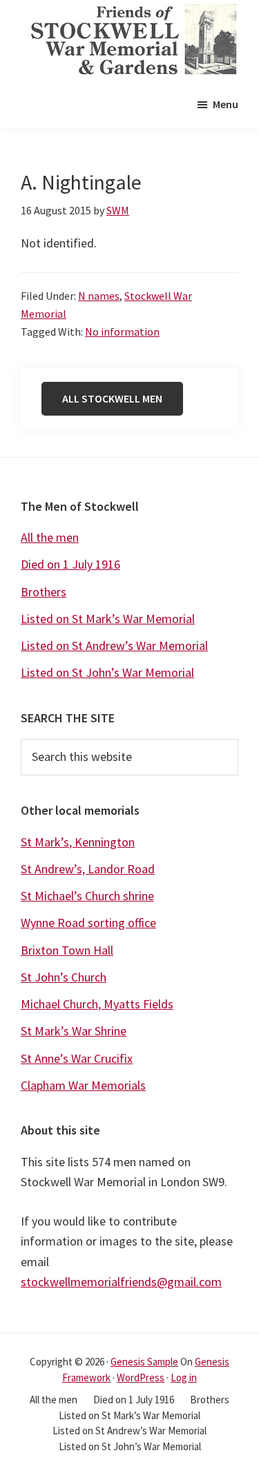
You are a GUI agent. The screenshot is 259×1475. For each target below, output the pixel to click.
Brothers (43, 592)
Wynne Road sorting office (88, 922)
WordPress (140, 1377)
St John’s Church (63, 977)
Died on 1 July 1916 (70, 564)
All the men (50, 537)
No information (122, 331)
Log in (184, 1377)
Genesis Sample (144, 1361)
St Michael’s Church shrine (87, 896)
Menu (225, 104)
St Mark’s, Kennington (78, 842)
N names (98, 296)
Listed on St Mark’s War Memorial (108, 619)
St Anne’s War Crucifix (77, 1058)
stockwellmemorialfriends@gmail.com (121, 1282)
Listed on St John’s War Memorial (107, 672)
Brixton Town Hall (67, 950)
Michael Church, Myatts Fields (97, 1004)
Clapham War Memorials (83, 1085)
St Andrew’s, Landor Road (88, 869)
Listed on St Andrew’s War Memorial (114, 645)
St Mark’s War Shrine (73, 1031)
